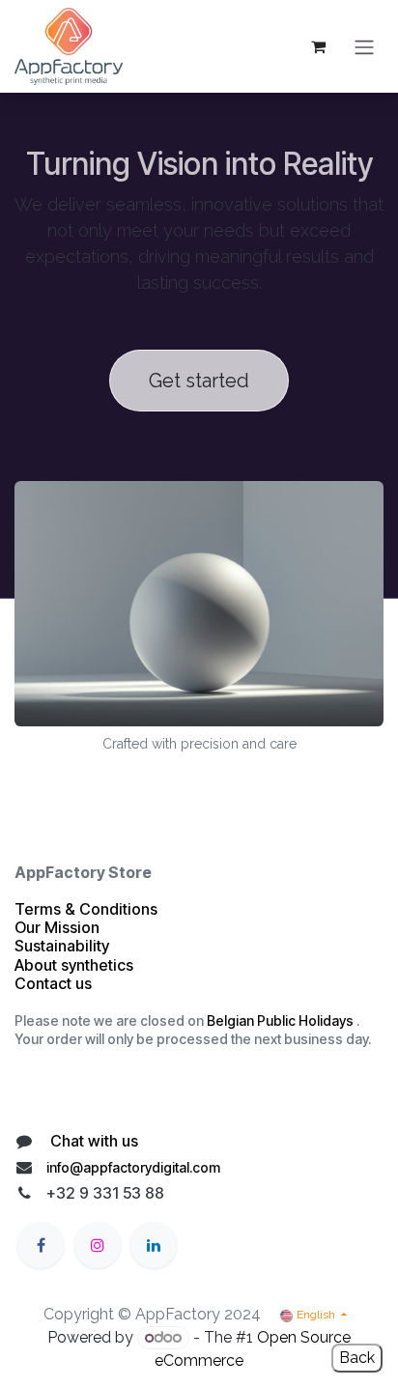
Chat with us (92, 1140)
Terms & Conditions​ (85, 909)
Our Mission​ (57, 927)
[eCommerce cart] (317, 46)
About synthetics (73, 965)
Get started (199, 380)
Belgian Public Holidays (280, 1020)
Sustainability (61, 945)
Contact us (55, 983)
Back (357, 1357)
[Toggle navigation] (364, 46)
